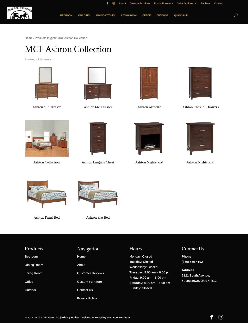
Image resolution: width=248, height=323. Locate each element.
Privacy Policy (87, 298)
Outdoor (162, 15)
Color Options (185, 3)
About (122, 3)
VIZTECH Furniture (118, 317)
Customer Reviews (90, 273)
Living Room (129, 15)
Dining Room (34, 264)
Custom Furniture (140, 3)
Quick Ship (181, 15)
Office (146, 15)
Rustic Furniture (163, 3)
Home (29, 38)
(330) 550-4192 (192, 261)
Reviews (205, 3)
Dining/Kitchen (105, 15)
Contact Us (85, 290)
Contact (218, 3)
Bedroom (66, 15)
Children (84, 15)
